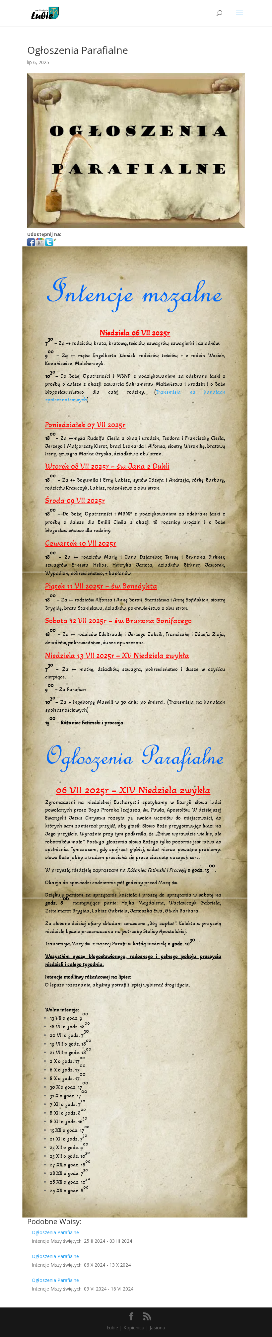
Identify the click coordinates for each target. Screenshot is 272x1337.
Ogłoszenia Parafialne (55, 1232)
